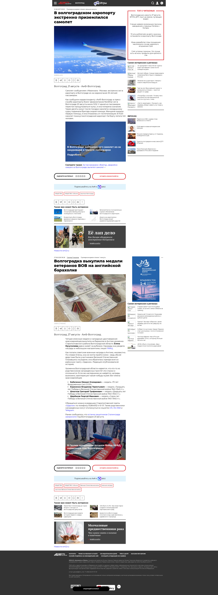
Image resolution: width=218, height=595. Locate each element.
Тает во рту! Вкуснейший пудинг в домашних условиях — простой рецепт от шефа (149, 90)
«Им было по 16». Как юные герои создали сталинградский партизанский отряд (111, 507)
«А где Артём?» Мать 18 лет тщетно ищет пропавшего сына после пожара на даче (149, 67)
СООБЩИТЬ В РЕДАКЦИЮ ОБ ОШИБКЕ (113, 556)
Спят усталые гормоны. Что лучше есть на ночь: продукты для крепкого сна (145, 53)
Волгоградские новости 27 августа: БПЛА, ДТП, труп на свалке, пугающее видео (146, 17)
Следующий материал (91, 589)
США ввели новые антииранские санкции (148, 127)
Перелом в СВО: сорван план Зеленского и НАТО (147, 119)
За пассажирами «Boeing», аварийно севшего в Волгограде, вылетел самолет (91, 166)
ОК (111, 408)
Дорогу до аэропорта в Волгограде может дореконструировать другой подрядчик (105, 220)
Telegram (69, 410)
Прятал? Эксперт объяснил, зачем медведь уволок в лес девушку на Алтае (149, 323)
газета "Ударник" (60, 323)
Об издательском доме (108, 554)
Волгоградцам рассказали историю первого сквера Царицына (73, 515)
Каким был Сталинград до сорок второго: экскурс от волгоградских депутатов (75, 507)
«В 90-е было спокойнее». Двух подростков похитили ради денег (149, 345)
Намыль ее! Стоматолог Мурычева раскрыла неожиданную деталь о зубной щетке (149, 316)
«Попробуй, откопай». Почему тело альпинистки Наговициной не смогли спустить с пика (149, 97)
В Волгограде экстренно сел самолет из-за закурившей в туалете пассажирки (94, 148)
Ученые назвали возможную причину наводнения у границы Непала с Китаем (146, 26)
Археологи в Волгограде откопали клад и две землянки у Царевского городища (111, 515)
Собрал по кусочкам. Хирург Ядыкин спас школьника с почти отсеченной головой (150, 331)
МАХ (119, 408)
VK (114, 408)
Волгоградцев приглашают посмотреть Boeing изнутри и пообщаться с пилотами (74, 211)
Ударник (70, 405)
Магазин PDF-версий (138, 554)
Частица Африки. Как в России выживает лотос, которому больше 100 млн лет (149, 338)
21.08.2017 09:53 (59, 9)
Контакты (72, 554)
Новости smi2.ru (61, 251)
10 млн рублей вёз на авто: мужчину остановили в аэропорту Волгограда (145, 35)
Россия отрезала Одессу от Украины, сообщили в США (150, 134)
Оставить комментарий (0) (109, 176)
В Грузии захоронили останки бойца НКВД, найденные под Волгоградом (94, 447)
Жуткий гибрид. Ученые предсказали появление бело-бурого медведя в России (150, 75)
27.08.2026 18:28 (59, 257)
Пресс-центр (124, 554)
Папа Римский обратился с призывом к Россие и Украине (147, 149)
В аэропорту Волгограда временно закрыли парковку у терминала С (74, 219)
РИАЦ (110, 348)
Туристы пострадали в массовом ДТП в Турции (150, 142)
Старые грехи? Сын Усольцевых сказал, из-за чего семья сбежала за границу (150, 308)
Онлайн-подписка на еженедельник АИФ (83, 556)
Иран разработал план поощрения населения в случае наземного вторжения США (145, 44)
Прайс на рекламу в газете (88, 554)
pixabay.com (58, 75)
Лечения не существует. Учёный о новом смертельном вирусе (149, 81)
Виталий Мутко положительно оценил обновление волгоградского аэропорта (111, 211)
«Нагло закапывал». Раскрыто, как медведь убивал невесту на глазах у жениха (150, 105)
